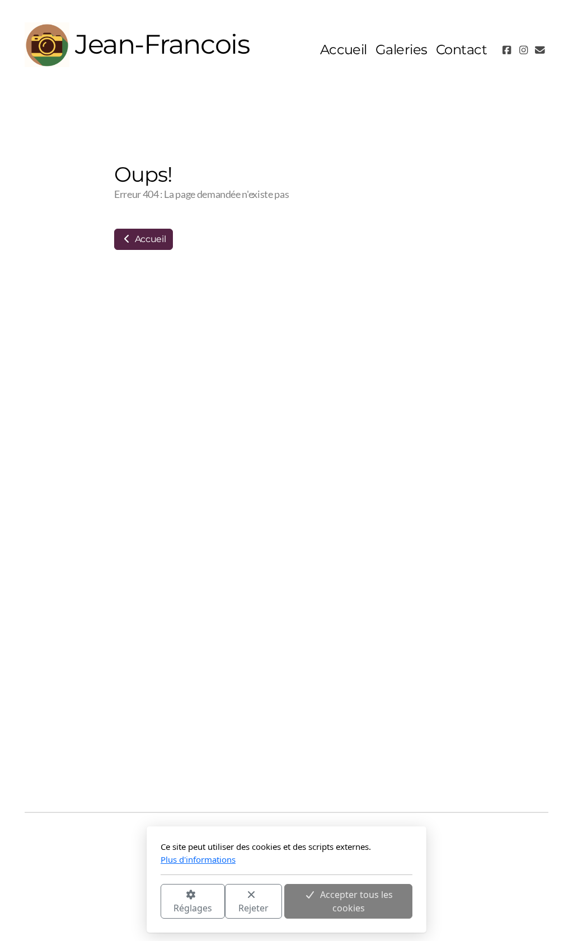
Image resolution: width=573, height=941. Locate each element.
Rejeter (253, 908)
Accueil (149, 239)
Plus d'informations (198, 859)
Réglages (192, 908)
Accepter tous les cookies (356, 901)
